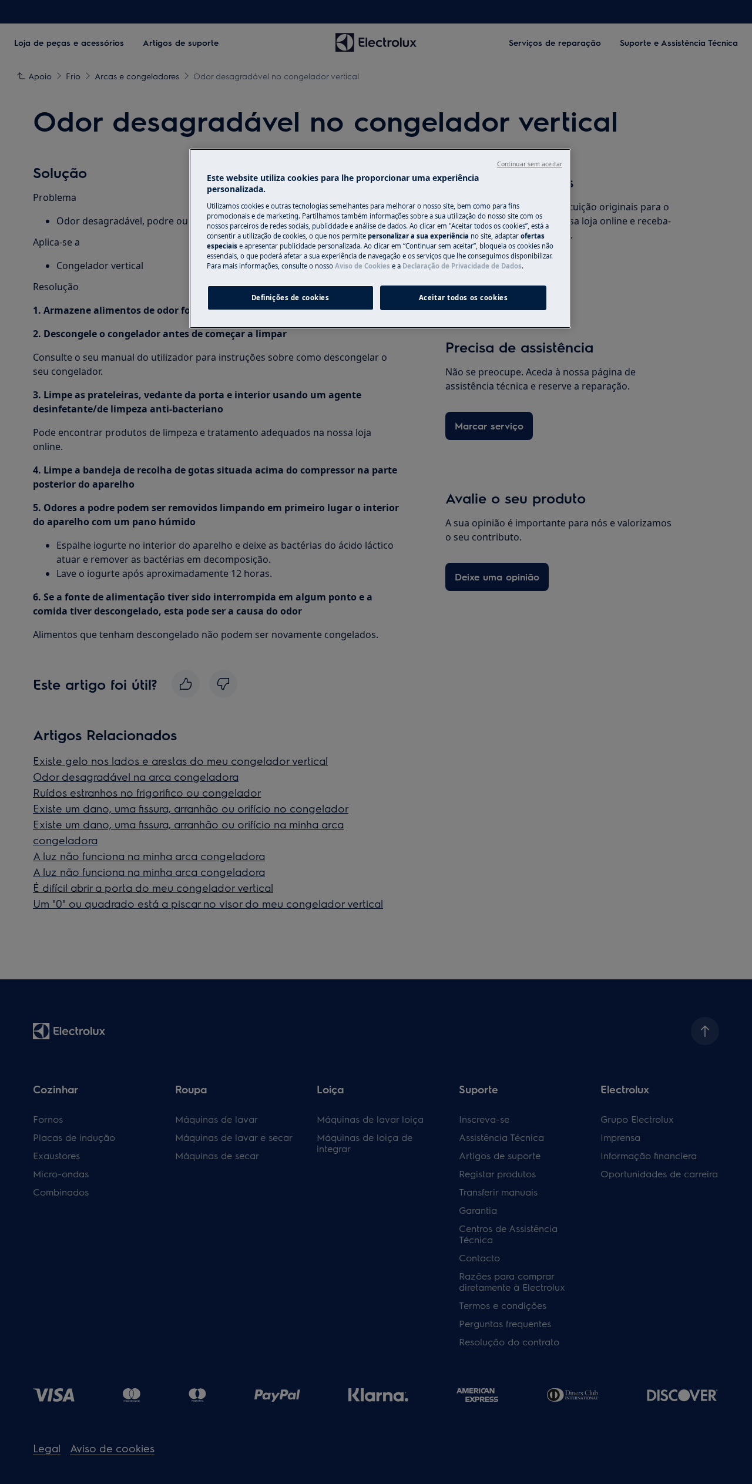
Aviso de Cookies (362, 265)
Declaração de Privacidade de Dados (462, 265)
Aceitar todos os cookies (463, 297)
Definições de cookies (290, 297)
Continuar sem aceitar (529, 164)
